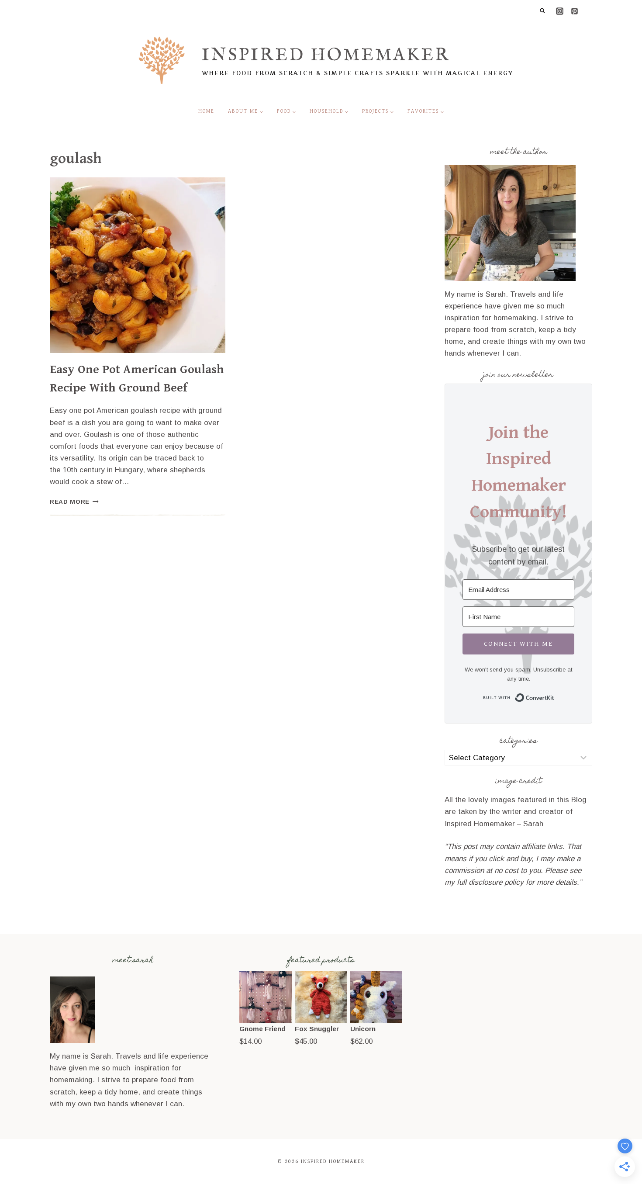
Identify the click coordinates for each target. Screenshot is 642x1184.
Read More (74, 502)
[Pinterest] (574, 10)
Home (206, 111)
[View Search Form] (542, 11)
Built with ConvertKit (554, 696)
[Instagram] (559, 10)
